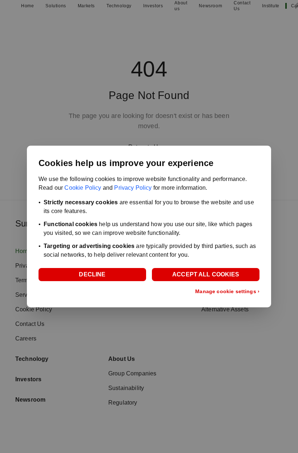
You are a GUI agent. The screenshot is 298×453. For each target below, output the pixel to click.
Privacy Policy (133, 188)
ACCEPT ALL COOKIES (205, 274)
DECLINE (92, 274)
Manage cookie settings (227, 291)
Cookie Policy (82, 188)
